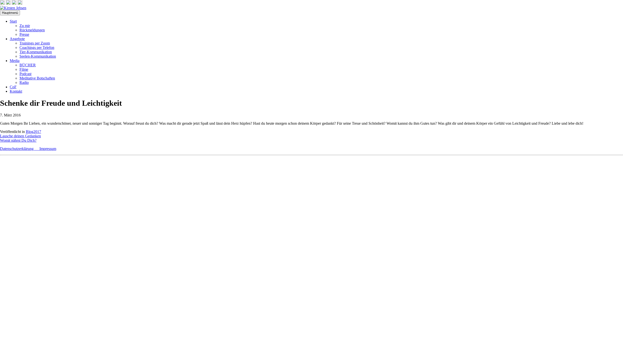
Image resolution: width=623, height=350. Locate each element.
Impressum (47, 149)
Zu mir (24, 26)
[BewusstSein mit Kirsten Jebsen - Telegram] (8, 3)
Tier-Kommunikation (35, 52)
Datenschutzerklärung (19, 149)
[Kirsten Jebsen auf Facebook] (2, 3)
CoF (13, 87)
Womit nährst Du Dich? (18, 140)
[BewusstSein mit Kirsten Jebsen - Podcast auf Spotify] (20, 3)
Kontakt (16, 91)
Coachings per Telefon (36, 47)
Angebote (17, 39)
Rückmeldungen (32, 30)
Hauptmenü (10, 13)
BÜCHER (27, 65)
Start (13, 21)
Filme (23, 69)
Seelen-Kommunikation (37, 56)
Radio (24, 82)
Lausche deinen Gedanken (20, 136)
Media (14, 61)
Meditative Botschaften (37, 78)
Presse (24, 34)
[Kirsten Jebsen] (13, 8)
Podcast (25, 74)
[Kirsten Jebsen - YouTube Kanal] (14, 3)
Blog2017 (33, 132)
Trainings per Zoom (34, 43)
